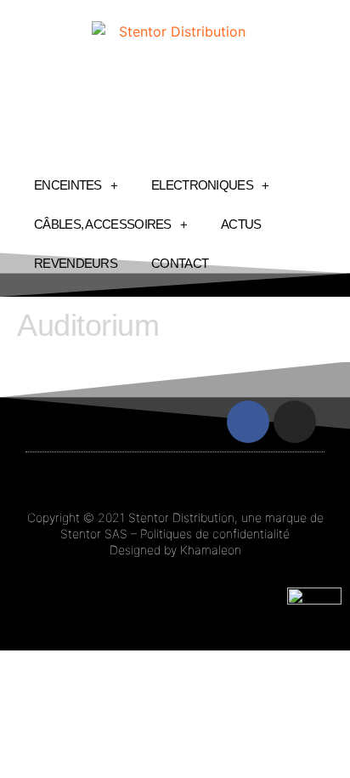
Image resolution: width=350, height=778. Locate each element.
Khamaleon (210, 549)
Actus (241, 224)
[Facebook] (248, 421)
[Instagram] (295, 421)
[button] (50, 422)
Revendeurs (75, 263)
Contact (179, 263)
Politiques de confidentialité (215, 533)
